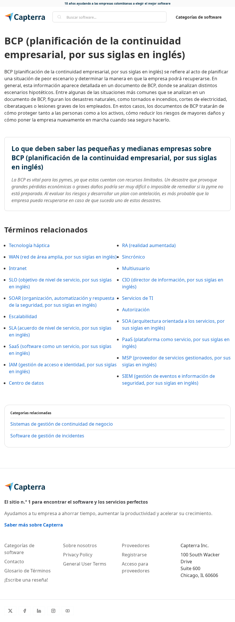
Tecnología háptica (29, 245)
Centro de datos (26, 383)
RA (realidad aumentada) (149, 245)
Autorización (136, 309)
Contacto (14, 561)
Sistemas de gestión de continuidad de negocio (61, 424)
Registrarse (134, 554)
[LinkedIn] (39, 611)
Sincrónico (133, 257)
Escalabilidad (23, 316)
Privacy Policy (77, 554)
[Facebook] (25, 611)
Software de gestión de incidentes (47, 436)
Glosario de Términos (27, 571)
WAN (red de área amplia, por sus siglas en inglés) (63, 257)
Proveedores (136, 545)
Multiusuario (136, 268)
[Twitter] (10, 611)
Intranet (18, 268)
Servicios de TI (137, 298)
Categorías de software (199, 17)
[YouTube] (68, 611)
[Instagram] (53, 611)
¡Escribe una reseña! (26, 580)
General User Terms (84, 564)
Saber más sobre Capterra (33, 525)
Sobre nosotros (80, 545)
